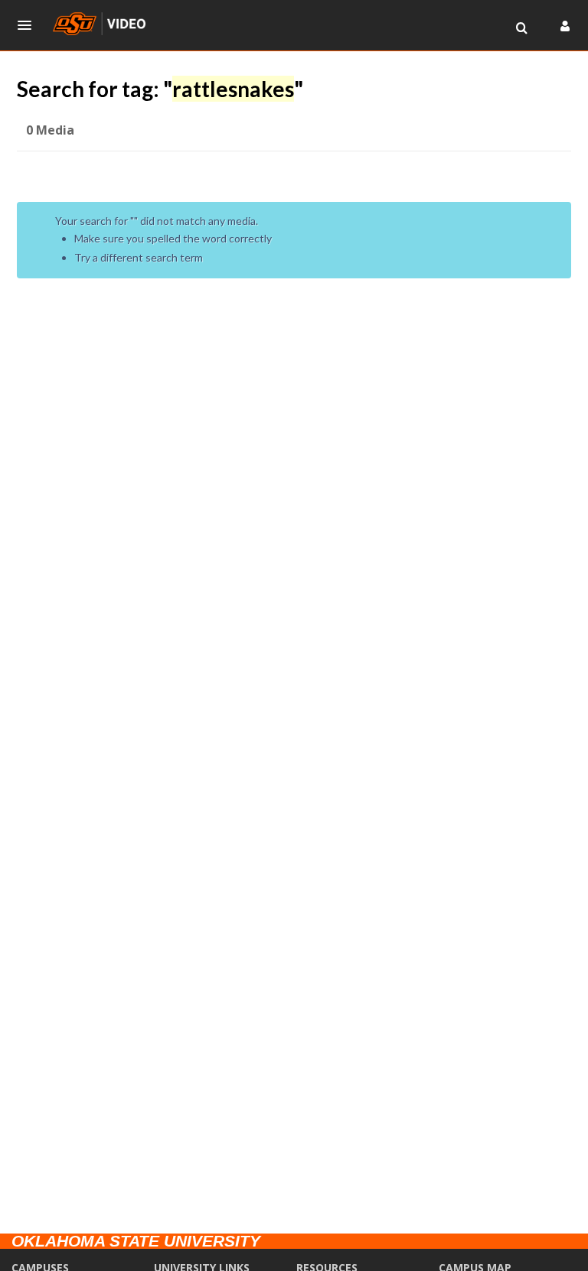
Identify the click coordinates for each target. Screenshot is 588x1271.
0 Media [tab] (50, 130)
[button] (29, 25)
